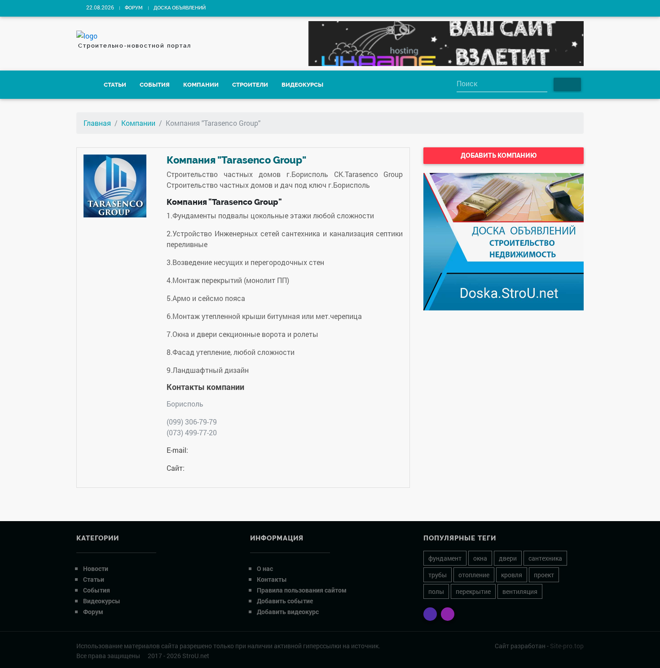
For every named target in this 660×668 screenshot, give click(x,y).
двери (508, 558)
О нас (265, 568)
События (155, 84)
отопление (473, 575)
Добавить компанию (499, 155)
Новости (95, 568)
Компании (201, 84)
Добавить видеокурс (288, 611)
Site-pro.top (567, 645)
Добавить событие (285, 601)
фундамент (445, 558)
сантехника (545, 558)
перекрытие (473, 591)
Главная (97, 123)
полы (436, 591)
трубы (437, 575)
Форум (134, 8)
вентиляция (519, 591)
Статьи (115, 84)
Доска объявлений (180, 8)
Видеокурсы (302, 84)
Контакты (272, 579)
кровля (511, 575)
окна (480, 558)
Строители (250, 84)
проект (544, 575)
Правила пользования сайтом (302, 590)
